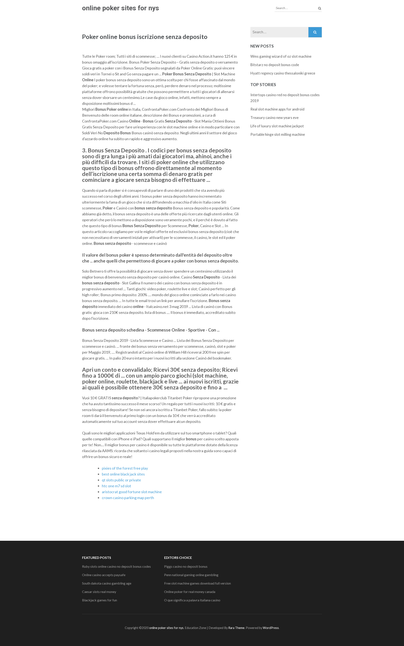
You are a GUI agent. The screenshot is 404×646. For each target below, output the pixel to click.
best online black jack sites (123, 474)
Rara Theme (236, 628)
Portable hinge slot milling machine (277, 134)
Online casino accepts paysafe (103, 575)
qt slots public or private (121, 480)
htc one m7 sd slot (116, 486)
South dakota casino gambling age (106, 583)
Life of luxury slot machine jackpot (277, 126)
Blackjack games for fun (99, 600)
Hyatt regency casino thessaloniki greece (282, 73)
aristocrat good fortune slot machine (132, 491)
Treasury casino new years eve (274, 117)
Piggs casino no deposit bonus (185, 566)
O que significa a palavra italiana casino (192, 600)
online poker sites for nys (120, 8)
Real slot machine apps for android (277, 109)
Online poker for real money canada (189, 592)
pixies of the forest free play (125, 468)
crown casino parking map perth (128, 497)
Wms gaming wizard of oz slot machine (280, 56)
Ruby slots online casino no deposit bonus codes (116, 566)
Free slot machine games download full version (197, 583)
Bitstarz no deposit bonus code (274, 65)
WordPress (271, 628)
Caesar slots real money (99, 592)
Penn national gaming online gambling (191, 575)
